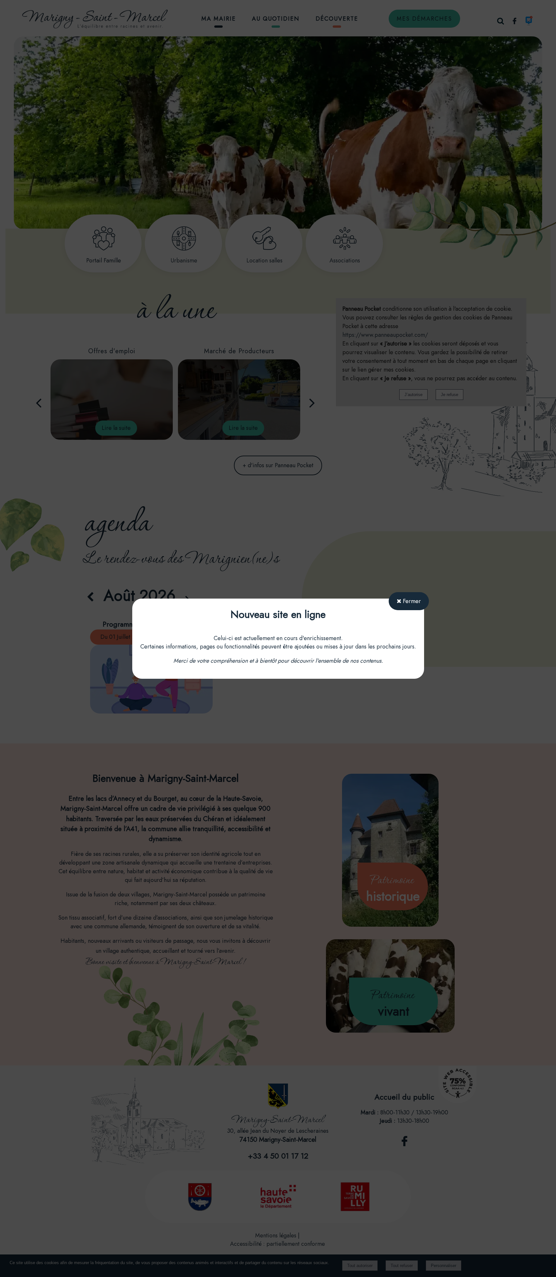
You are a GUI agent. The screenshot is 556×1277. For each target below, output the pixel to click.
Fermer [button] (411, 601)
